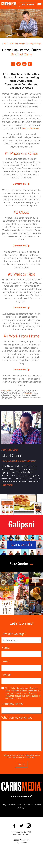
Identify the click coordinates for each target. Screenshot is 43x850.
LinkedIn (24, 64)
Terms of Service (25, 757)
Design (22, 43)
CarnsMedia (9, 4)
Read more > (8, 484)
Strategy (37, 43)
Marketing (29, 43)
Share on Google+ (30, 64)
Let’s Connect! (27, 4)
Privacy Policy (12, 757)
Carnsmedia (6, 390)
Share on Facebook (13, 64)
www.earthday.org (30, 128)
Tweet (18, 64)
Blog (16, 43)
